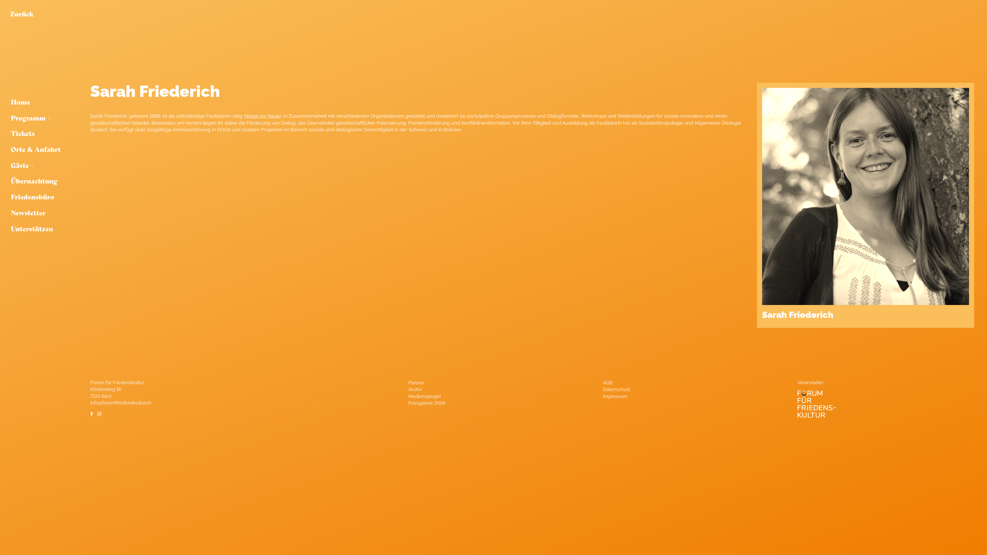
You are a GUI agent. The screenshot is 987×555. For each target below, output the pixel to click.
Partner (416, 382)
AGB (608, 382)
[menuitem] (43, 102)
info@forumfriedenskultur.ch (120, 402)
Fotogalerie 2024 (426, 403)
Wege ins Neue (262, 116)
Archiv (415, 389)
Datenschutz (616, 389)
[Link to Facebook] (91, 414)
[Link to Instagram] (99, 414)
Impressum (615, 396)
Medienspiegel (424, 396)
